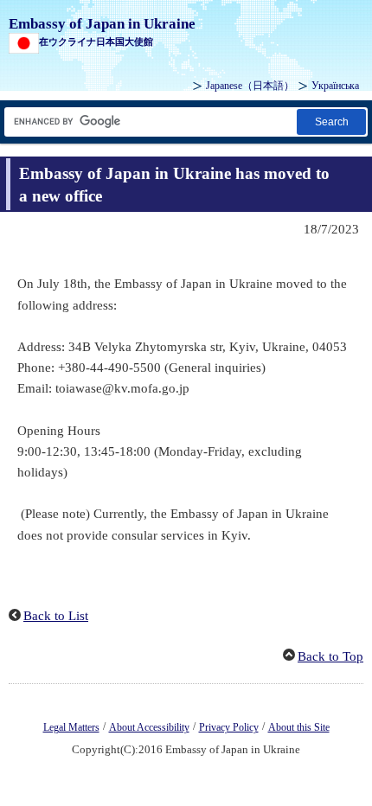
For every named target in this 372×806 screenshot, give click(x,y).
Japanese (250, 86)
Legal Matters (71, 727)
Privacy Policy (229, 727)
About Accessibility (149, 727)
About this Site (299, 727)
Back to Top (330, 656)
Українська (335, 86)
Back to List (55, 616)
